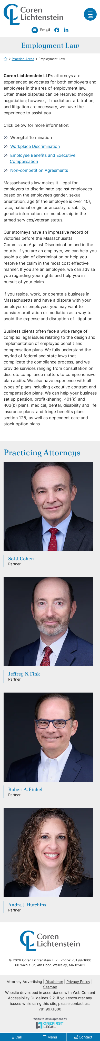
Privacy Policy (78, 981)
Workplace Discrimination (35, 146)
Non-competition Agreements (39, 170)
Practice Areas (23, 59)
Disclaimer (54, 981)
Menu (90, 17)
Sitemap (50, 987)
